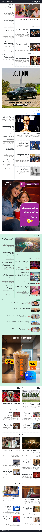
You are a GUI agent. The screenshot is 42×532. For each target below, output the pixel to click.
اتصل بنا (38, 530)
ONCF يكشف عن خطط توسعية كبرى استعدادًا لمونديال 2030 (22, 287)
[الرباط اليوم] (35, 2)
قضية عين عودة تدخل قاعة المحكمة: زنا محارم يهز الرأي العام (22, 168)
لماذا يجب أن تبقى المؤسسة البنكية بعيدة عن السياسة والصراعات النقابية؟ (17, 322)
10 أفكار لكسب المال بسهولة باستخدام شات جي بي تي (7, 508)
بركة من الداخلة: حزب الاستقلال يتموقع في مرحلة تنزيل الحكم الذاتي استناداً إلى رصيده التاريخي (8, 7)
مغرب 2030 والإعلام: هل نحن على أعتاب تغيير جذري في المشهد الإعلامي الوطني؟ (8, 252)
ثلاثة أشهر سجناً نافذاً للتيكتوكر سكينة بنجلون (27, 518)
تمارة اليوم (38, 138)
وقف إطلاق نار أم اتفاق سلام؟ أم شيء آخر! (22, 308)
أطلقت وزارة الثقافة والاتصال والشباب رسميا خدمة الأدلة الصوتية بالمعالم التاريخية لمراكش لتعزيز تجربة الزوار (31, 462)
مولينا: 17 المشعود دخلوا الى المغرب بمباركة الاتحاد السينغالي (11, 404)
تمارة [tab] (39, 114)
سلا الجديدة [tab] (25, 114)
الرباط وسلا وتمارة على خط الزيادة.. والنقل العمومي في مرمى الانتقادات (8, 161)
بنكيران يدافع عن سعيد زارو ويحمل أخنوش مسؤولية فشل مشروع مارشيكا (22, 31)
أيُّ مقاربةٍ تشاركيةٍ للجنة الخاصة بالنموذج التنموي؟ (20, 302)
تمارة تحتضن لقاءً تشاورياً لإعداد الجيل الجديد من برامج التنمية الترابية (23, 156)
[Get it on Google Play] (11, 1)
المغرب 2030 (38, 258)
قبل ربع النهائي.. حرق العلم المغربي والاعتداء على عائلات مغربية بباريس (27, 414)
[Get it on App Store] (6, 1)
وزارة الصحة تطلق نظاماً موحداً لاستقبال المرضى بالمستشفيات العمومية (31, 403)
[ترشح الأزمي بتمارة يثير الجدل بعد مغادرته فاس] (27, 124)
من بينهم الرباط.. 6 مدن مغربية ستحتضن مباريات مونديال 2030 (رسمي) (9, 287)
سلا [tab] (36, 114)
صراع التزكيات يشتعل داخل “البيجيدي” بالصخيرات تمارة (24, 142)
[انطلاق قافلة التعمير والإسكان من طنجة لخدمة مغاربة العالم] (11, 444)
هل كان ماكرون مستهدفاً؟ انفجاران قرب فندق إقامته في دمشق (7, 471)
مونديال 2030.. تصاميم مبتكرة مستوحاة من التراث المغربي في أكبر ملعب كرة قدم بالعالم (8, 264)
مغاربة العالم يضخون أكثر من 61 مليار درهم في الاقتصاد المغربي (8, 43)
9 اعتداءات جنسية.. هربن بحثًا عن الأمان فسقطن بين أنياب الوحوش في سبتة (22, 44)
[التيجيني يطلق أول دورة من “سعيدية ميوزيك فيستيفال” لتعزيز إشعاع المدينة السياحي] (31, 444)
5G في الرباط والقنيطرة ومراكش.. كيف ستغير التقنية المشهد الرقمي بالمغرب (7, 519)
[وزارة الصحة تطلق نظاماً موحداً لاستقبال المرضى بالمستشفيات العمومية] (31, 396)
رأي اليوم (29, 303)
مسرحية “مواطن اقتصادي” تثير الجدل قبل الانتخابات (27, 473)
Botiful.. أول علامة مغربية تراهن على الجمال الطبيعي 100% (27, 508)
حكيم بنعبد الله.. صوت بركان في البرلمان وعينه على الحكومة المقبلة (22, 57)
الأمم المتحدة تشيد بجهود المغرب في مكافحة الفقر (27, 424)
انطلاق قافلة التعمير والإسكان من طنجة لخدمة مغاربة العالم (11, 451)
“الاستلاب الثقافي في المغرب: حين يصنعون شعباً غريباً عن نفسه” (17, 315)
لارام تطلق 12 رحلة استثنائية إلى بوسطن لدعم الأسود (8, 414)
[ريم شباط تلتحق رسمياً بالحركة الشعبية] (31, 492)
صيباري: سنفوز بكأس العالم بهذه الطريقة (8, 424)
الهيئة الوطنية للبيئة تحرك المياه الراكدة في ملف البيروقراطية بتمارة (8, 138)
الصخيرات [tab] (33, 114)
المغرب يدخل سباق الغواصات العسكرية (8, 460)
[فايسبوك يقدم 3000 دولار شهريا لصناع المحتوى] (11, 492)
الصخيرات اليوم (38, 151)
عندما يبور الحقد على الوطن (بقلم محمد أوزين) (21, 328)
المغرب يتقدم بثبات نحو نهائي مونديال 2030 (31, 253)
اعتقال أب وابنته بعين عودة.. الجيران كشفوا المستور (8, 127)
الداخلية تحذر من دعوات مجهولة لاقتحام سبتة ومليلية (8, 31)
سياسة (39, 40)
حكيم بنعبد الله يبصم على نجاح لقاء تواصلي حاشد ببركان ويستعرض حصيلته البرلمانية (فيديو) (29, 20)
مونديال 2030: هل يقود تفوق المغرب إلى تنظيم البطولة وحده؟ (22, 262)
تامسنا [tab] (29, 114)
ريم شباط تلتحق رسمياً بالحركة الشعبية (32, 499)
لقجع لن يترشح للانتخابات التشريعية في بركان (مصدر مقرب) (9, 20)
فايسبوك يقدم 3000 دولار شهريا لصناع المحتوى (11, 498)
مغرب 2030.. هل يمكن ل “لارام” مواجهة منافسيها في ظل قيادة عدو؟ (8, 239)
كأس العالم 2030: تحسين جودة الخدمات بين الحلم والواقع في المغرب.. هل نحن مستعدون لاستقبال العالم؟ (22, 275)
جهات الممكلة (38, 26)
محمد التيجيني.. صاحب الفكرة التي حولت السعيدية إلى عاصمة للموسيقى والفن (8, 56)
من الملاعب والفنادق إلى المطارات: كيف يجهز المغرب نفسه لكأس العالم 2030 (8, 276)
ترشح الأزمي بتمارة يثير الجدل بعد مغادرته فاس (31, 133)
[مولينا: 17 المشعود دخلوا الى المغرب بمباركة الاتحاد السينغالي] (11, 396)
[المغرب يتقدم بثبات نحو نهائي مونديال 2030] (27, 245)
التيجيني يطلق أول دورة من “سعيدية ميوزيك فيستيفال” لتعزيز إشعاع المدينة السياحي (31, 451)
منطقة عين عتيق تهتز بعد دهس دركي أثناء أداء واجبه (8, 116)
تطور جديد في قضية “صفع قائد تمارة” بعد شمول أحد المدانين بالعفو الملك (9, 149)
